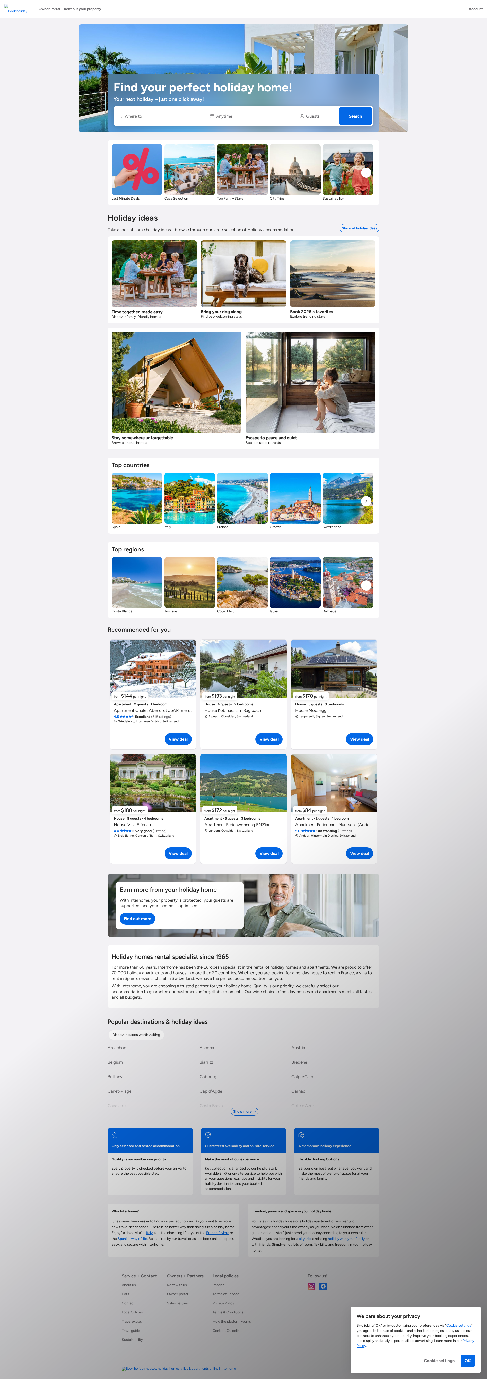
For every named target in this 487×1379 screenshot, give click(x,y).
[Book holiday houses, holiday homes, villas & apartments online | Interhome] (179, 1369)
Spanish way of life (132, 1239)
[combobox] (162, 116)
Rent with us (177, 1285)
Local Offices (132, 1312)
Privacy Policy (223, 1303)
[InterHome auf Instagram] (311, 1286)
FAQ (125, 1294)
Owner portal (177, 1294)
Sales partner (177, 1303)
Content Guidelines (228, 1330)
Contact (128, 1303)
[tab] (136, 1035)
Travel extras (132, 1321)
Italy (149, 1233)
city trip (305, 1239)
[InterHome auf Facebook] (323, 1286)
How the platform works (232, 1321)
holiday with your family (346, 1239)
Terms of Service (226, 1294)
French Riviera (217, 1233)
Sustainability (132, 1340)
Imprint (218, 1285)
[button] (250, 116)
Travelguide (131, 1330)
